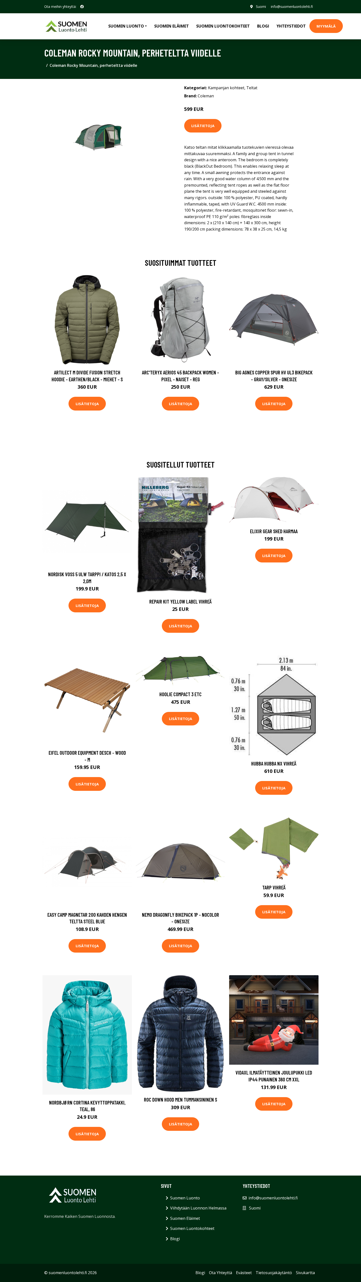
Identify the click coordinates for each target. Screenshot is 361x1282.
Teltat (251, 87)
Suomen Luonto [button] (126, 26)
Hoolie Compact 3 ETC (180, 694)
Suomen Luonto (185, 1198)
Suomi (261, 6)
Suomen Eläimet (171, 26)
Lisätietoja (202, 125)
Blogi (263, 26)
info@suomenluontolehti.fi (292, 6)
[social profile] (82, 6)
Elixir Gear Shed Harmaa (274, 531)
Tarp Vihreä (274, 887)
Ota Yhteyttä (220, 1272)
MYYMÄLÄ (326, 26)
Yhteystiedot (291, 26)
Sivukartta (305, 1272)
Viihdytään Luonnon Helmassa (198, 1208)
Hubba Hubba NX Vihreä (273, 763)
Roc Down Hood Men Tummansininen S (180, 1099)
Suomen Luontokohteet (223, 26)
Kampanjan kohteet (226, 87)
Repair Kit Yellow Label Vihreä (180, 601)
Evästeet (244, 1272)
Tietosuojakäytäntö (274, 1272)
